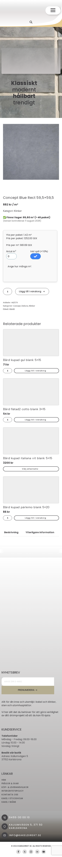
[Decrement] (4, 291)
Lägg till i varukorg (30, 291)
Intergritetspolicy (12, 790)
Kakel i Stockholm (12, 798)
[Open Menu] (53, 10)
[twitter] (24, 851)
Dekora (25, 306)
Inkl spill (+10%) (39, 251)
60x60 (12, 309)
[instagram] (31, 851)
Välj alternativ (30, 468)
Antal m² (11, 251)
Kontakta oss (10, 794)
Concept (17, 306)
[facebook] (18, 851)
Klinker (32, 306)
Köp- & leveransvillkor (15, 787)
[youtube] (43, 851)
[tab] (11, 532)
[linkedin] (37, 851)
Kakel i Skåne (9, 802)
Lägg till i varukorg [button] (35, 370)
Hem (4, 779)
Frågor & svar (10, 783)
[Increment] (10, 291)
